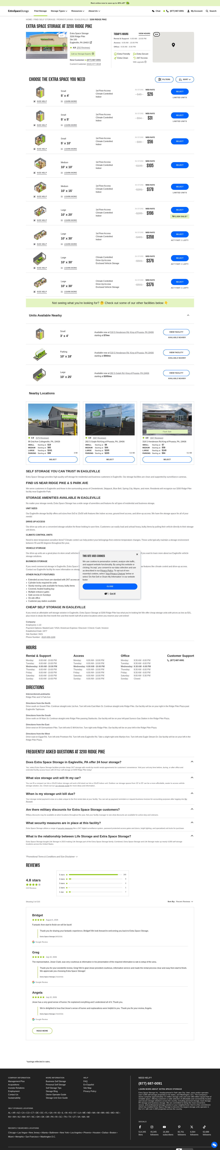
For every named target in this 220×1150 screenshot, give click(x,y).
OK (42, 1117)
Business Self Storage (56, 1081)
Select (179, 91)
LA (79, 1113)
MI (98, 1113)
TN (65, 1117)
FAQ (85, 1081)
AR (13, 1113)
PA (52, 1117)
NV (9, 1117)
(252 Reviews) (83, 48)
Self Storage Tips (53, 1088)
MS (107, 1113)
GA (51, 1113)
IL (63, 1113)
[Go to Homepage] (18, 11)
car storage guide (62, 786)
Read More (42, 1031)
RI (56, 1117)
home (29, 19)
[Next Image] (64, 45)
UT (74, 1117)
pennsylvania (65, 19)
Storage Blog (52, 1091)
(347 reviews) (156, 438)
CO (27, 1113)
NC (33, 1117)
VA (79, 1117)
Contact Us (13, 1095)
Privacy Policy (89, 1091)
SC (60, 1117)
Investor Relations (16, 1088)
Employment (13, 1091)
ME (84, 1113)
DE (37, 1113)
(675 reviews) (42, 438)
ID (59, 1113)
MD (89, 1113)
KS (70, 1113)
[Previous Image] (29, 45)
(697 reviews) (99, 438)
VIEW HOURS (144, 33)
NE (117, 1113)
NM (23, 1117)
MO (112, 1113)
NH (14, 1117)
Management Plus (16, 1081)
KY (75, 1113)
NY (28, 1117)
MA (93, 1113)
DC (42, 1113)
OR (47, 1117)
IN (66, 1113)
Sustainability (14, 1098)
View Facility (176, 332)
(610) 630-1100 (48, 637)
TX (69, 1117)
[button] (110, 318)
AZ (18, 1113)
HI (55, 1113)
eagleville (81, 19)
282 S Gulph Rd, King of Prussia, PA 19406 (129, 373)
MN (102, 1113)
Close (110, 586)
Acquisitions (13, 1085)
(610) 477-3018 (94, 64)
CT (32, 1113)
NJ (19, 1117)
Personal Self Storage (56, 1085)
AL (9, 1113)
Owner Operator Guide (56, 1095)
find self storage (44, 19)
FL (46, 1113)
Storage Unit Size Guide (57, 1098)
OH (38, 1117)
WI (88, 1117)
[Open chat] (214, 1145)
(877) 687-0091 (177, 660)
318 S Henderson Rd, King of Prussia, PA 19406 (132, 332)
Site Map (87, 1088)
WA (83, 1117)
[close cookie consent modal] (137, 554)
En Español (88, 1085)
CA (23, 1113)
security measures (65, 828)
